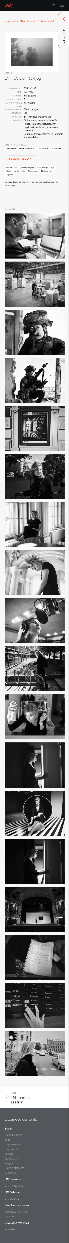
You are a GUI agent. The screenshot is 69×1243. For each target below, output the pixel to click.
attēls (8, 73)
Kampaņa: (17, 117)
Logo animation (13, 1144)
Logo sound (11, 1149)
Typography (11, 1158)
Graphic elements (14, 1168)
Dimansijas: (15, 88)
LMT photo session (28, 21)
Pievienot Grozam (20, 159)
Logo (7, 1140)
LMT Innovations (14, 1185)
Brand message (13, 1135)
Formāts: (17, 96)
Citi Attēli (10, 209)
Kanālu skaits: (13, 99)
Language (10, 1172)
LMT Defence (12, 1198)
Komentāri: (16, 121)
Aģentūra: (16, 113)
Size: (19, 92)
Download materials (16, 1212)
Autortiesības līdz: (14, 104)
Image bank (11, 21)
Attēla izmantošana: (16, 145)
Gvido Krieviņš (46, 21)
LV (53, 5)
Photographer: (13, 109)
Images (9, 1163)
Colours (9, 1154)
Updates (9, 1216)
